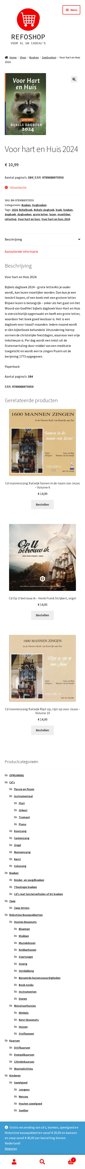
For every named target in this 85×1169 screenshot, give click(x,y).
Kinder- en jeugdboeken (29, 880)
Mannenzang (22, 852)
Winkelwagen (65, 1158)
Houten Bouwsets (25, 922)
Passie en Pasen (24, 789)
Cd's (12, 782)
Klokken (24, 936)
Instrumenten (28, 992)
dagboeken (24, 214)
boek (59, 210)
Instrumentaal (23, 796)
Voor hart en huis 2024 (55, 219)
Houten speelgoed (30, 1103)
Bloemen (24, 929)
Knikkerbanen (27, 950)
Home (13, 57)
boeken (68, 210)
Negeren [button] (11, 1148)
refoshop (11, 219)
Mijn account (14, 1162)
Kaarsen (14, 1040)
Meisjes (23, 1096)
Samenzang (21, 838)
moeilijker (64, 214)
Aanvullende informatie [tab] (21, 251)
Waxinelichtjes (23, 1069)
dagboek (10, 214)
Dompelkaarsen (24, 1054)
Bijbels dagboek (44, 210)
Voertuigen (26, 957)
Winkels (24, 1013)
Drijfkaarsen (22, 1047)
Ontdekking (26, 971)
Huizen (23, 1027)
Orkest (23, 810)
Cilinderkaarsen (24, 1061)
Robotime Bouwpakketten (26, 915)
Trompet (24, 817)
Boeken (34, 57)
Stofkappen (26, 1033)
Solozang (20, 866)
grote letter (40, 214)
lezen (52, 214)
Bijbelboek (25, 210)
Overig (23, 964)
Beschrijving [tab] (13, 239)
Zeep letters (22, 908)
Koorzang (20, 831)
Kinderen (15, 1075)
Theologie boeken (25, 887)
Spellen (23, 1110)
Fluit (22, 803)
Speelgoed (20, 1082)
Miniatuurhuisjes (25, 1006)
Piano (22, 824)
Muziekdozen (27, 943)
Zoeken (42, 1162)
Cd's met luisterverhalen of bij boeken (38, 894)
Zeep (12, 901)
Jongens (24, 1089)
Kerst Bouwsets (29, 1020)
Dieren (23, 999)
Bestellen (42, 504)
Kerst (17, 859)
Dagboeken (49, 57)
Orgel (17, 845)
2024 (15, 210)
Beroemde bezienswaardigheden (39, 978)
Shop (23, 57)
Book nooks (26, 985)
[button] (74, 79)
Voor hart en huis (29, 219)
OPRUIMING (16, 775)
